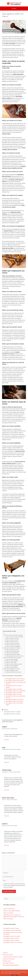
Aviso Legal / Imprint (8, 963)
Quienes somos (7, 961)
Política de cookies (8, 954)
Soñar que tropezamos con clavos (12, 648)
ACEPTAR (14, 975)
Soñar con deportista (9, 908)
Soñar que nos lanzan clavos (12, 652)
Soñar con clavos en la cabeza (12, 644)
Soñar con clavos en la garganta (13, 646)
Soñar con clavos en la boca (12, 638)
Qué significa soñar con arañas (11, 936)
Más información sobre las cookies (13, 957)
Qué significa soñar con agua (11, 928)
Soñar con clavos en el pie (12, 641)
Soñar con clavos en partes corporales (13, 635)
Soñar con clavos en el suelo (12, 649)
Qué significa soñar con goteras (12, 711)
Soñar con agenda (8, 918)
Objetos (6, 709)
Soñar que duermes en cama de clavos (14, 656)
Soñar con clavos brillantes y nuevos (14, 664)
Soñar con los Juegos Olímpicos (11, 910)
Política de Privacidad (8, 959)
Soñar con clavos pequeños (12, 665)
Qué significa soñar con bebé (11, 938)
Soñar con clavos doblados (12, 660)
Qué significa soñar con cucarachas (12, 942)
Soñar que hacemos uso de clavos (13, 672)
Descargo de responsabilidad (11, 965)
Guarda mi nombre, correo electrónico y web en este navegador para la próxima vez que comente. (14, 885)
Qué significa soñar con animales (12, 930)
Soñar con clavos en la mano (12, 640)
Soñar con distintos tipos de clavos (12, 657)
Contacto (5, 952)
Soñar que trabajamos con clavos (12, 668)
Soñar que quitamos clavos (12, 670)
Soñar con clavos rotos (11, 662)
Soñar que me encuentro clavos (13, 654)
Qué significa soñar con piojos (11, 940)
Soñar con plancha (8, 913)
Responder (6, 739)
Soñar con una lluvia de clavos (12, 651)
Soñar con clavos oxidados (12, 659)
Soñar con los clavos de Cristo (12, 643)
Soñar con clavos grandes (11, 667)
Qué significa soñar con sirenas (12, 714)
